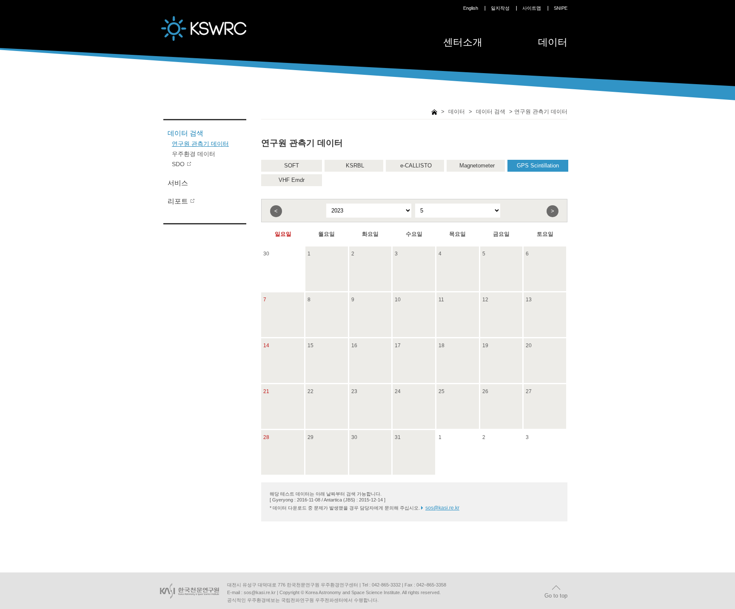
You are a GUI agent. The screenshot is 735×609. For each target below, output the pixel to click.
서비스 (178, 183)
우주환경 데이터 (193, 153)
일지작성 (500, 8)
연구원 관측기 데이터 (200, 143)
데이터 (552, 42)
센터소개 (462, 42)
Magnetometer (477, 165)
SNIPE (560, 8)
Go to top (555, 595)
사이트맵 (531, 8)
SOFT (291, 165)
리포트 (178, 201)
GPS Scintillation (538, 165)
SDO (178, 164)
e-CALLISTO (416, 165)
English (470, 8)
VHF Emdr (292, 180)
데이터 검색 (185, 133)
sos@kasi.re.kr (442, 508)
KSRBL (355, 165)
